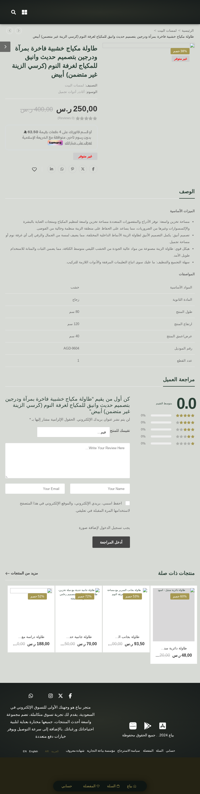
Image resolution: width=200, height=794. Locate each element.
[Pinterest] (72, 169)
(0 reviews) (66, 118)
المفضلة (89, 786)
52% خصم (37, 596)
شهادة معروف (75, 750)
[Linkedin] (51, 169)
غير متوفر (180, 58)
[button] (13, 12)
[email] (40, 695)
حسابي (66, 786)
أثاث (81, 92)
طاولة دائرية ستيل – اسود (168, 648)
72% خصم (85, 596)
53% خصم (132, 596)
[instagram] (50, 695)
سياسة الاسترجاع (128, 750)
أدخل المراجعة (111, 542)
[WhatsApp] (62, 169)
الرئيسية (188, 30)
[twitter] (60, 695)
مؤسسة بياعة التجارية (101, 750)
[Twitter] (83, 169)
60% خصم (180, 596)
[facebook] (70, 695)
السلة (111, 786)
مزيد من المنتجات (24, 573)
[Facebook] (93, 169)
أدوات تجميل (67, 92)
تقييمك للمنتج (120, 430)
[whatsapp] (30, 695)
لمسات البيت (167, 30)
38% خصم (180, 51)
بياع (129, 786)
